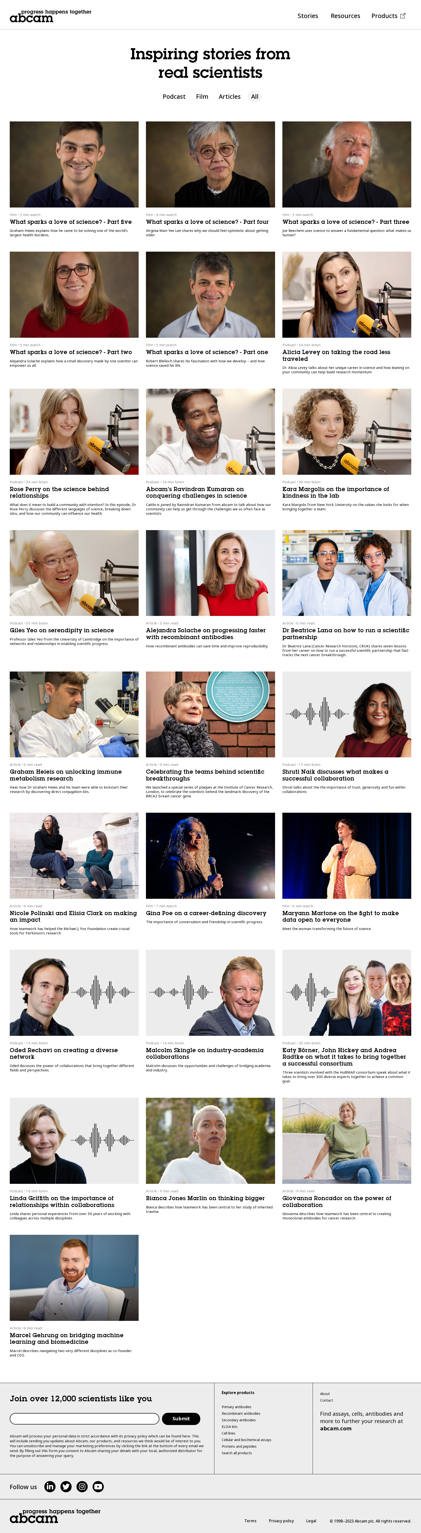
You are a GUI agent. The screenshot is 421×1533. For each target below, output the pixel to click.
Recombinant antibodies (241, 1413)
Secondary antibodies (239, 1420)
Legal (311, 1520)
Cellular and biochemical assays (246, 1439)
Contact (326, 1400)
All (254, 96)
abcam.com (336, 1428)
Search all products (237, 1453)
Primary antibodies (236, 1406)
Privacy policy (281, 1520)
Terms (250, 1520)
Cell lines (228, 1433)
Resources (345, 15)
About (325, 1393)
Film (202, 96)
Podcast (174, 96)
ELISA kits (230, 1426)
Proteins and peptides (239, 1446)
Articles (230, 96)
